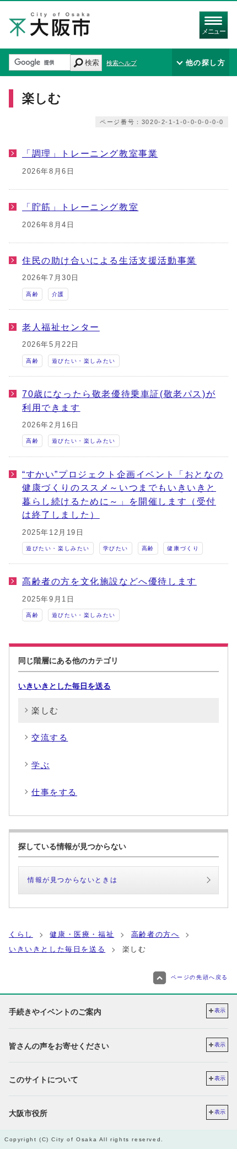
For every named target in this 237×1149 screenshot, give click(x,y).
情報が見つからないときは (72, 880)
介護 (58, 294)
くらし (21, 934)
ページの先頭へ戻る (199, 977)
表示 (219, 1010)
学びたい (115, 548)
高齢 (32, 294)
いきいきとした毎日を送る (64, 685)
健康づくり (183, 548)
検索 (92, 62)
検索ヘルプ (121, 63)
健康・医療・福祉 (82, 934)
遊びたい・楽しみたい (84, 361)
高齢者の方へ (155, 934)
